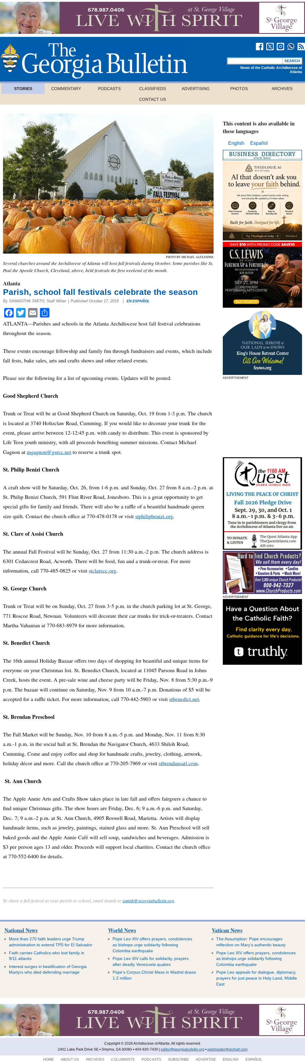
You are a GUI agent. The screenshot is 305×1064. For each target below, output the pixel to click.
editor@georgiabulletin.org (182, 1049)
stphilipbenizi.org (154, 516)
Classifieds (152, 88)
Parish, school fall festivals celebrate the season (100, 292)
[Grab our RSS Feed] (301, 46)
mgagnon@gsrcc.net (49, 451)
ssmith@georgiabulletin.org (148, 900)
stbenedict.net (184, 698)
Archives (282, 88)
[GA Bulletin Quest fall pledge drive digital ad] (262, 548)
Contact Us (152, 99)
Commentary (66, 88)
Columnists (123, 1059)
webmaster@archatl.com (227, 1049)
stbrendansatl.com (178, 763)
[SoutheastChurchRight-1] (262, 592)
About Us (70, 1059)
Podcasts (109, 88)
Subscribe (178, 1059)
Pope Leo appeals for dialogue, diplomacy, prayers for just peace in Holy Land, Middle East (256, 978)
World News (122, 930)
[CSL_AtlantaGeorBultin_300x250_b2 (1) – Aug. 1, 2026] (262, 306)
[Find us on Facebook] (259, 46)
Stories (23, 88)
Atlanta (11, 283)
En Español (138, 301)
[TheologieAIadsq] (262, 238)
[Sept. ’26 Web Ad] (262, 373)
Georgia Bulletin (94, 60)
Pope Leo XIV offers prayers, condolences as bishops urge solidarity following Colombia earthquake (152, 944)
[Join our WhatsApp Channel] (291, 46)
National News (21, 930)
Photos (239, 88)
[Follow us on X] (270, 46)
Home (48, 1059)
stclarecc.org (102, 570)
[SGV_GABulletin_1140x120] (152, 32)
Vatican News (227, 930)
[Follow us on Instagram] (280, 46)
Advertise (206, 1059)
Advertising (196, 88)
